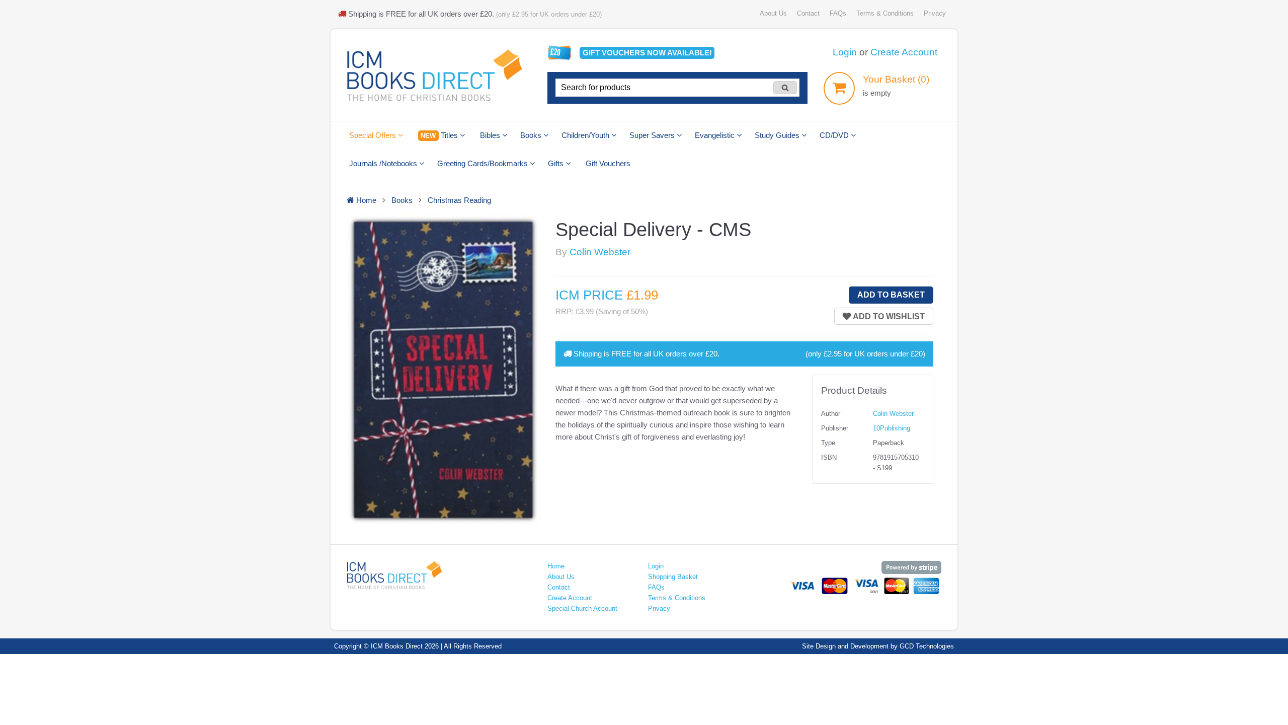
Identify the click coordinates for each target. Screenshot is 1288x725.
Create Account (903, 52)
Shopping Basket (673, 577)
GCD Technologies (927, 646)
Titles (440, 135)
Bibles (491, 135)
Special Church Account (582, 608)
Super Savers (653, 135)
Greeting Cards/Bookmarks (483, 163)
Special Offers (373, 135)
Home (556, 566)
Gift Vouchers (608, 163)
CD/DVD (835, 135)
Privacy (935, 13)
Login (845, 52)
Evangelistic (716, 135)
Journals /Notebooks (384, 163)
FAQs (838, 13)
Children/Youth (586, 135)
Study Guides (778, 135)
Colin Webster (600, 252)
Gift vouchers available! (647, 52)
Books (531, 135)
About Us (773, 13)
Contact (808, 13)
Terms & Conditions (885, 13)
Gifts (557, 163)
